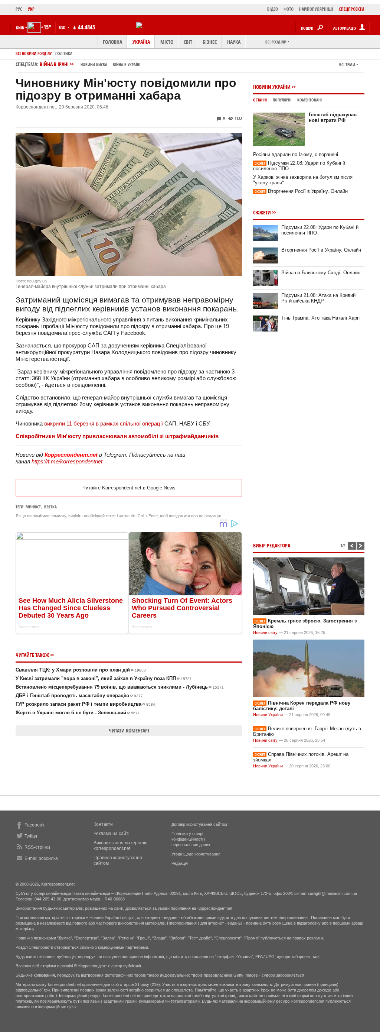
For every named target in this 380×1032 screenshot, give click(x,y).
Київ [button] (20, 27)
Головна (112, 41)
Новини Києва (94, 64)
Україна (141, 41)
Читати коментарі (129, 730)
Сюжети (262, 212)
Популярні (282, 100)
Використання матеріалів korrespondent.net (120, 845)
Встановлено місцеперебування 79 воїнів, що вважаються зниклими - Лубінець (120, 687)
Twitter (30, 836)
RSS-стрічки (37, 847)
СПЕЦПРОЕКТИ (351, 9)
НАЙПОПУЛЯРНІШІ (316, 9)
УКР (31, 9)
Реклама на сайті (112, 833)
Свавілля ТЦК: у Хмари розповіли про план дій (81, 670)
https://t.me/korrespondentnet (67, 461)
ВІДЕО (272, 9)
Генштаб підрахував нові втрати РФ (333, 117)
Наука (233, 41)
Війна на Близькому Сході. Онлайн (320, 272)
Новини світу (265, 632)
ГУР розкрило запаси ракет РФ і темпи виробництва (85, 704)
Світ (188, 41)
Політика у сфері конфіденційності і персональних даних (190, 839)
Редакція (179, 863)
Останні (260, 100)
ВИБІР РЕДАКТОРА (271, 545)
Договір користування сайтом (199, 824)
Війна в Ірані (90, 64)
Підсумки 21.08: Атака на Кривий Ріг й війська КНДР (318, 298)
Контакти (103, 824)
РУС (19, 9)
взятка (50, 506)
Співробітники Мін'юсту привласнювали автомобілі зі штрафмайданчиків (117, 436)
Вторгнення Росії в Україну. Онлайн (301, 191)
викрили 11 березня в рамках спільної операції (103, 423)
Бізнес (210, 41)
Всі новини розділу (34, 53)
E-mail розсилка (41, 858)
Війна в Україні (126, 64)
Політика (63, 53)
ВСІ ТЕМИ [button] (347, 64)
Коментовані (309, 100)
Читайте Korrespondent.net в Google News (129, 488)
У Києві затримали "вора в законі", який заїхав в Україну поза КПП (104, 678)
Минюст (33, 506)
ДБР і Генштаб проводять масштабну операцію (79, 695)
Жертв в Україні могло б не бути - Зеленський (78, 712)
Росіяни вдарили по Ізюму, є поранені (295, 154)
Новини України (272, 86)
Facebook (34, 825)
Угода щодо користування (195, 854)
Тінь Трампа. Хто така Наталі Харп (320, 318)
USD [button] (62, 27)
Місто (166, 41)
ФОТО (289, 9)
